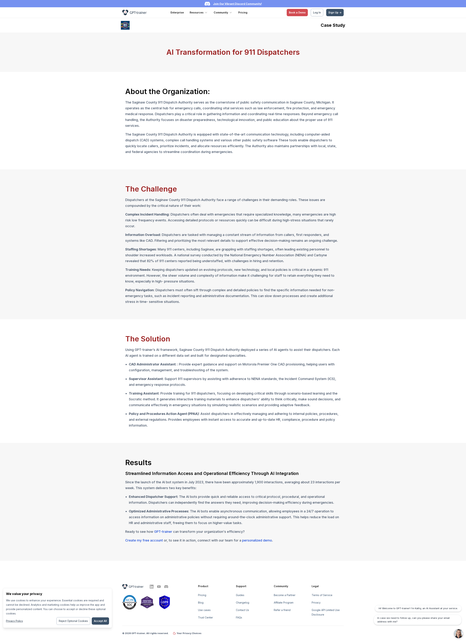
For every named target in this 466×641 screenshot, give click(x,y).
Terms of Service (322, 595)
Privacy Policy (14, 620)
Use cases (204, 610)
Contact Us (242, 610)
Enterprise (177, 12)
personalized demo (257, 540)
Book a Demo (297, 12)
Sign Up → (334, 12)
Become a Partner (284, 595)
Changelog (242, 602)
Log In (317, 12)
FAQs (239, 617)
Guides (240, 595)
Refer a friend (282, 610)
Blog (201, 602)
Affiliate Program (283, 602)
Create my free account (144, 540)
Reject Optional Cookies (73, 620)
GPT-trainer (163, 531)
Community (221, 12)
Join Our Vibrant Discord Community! (237, 3)
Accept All (100, 620)
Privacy (316, 602)
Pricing (242, 12)
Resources (197, 12)
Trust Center (205, 617)
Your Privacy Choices (189, 633)
